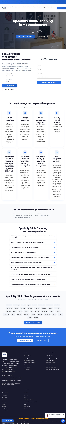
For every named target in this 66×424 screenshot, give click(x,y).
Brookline (37, 308)
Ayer (32, 311)
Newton (34, 305)
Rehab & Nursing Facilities (29, 362)
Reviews (48, 7)
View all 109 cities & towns (33, 322)
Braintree (19, 314)
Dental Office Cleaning (50, 355)
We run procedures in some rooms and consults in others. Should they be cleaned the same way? (31, 268)
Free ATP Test (27, 367)
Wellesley (4, 406)
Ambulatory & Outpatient (29, 360)
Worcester (9, 305)
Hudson (4, 399)
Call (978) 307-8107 (43, 36)
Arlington (9, 311)
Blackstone (6, 314)
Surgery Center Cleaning (51, 364)
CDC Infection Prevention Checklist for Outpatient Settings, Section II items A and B (41, 162)
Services (12, 7)
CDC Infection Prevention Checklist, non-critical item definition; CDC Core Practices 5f (25, 162)
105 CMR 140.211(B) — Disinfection (9, 119)
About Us (39, 7)
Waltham (57, 305)
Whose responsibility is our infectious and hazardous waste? (26, 262)
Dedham (36, 317)
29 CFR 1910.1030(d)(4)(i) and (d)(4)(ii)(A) (57, 159)
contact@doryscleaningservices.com (13, 377)
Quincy (23, 305)
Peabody (23, 308)
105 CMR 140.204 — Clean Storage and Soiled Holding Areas (41, 120)
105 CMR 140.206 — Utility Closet (25, 119)
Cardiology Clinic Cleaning (51, 358)
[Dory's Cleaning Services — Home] (4, 8)
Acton (20, 311)
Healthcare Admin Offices (29, 364)
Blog (44, 7)
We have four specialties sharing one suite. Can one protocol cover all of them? (31, 274)
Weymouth (57, 308)
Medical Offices (27, 355)
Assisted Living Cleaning (51, 367)
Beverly (58, 311)
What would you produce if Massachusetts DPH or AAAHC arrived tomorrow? (30, 284)
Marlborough (9, 308)
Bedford (37, 311)
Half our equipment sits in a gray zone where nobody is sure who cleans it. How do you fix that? (32, 236)
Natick (14, 311)
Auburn (26, 311)
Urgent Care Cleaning (50, 362)
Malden (50, 308)
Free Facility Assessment (25, 36)
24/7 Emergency (27, 369)
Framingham (49, 305)
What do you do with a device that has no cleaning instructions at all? (28, 279)
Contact (53, 7)
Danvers (30, 317)
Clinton (54, 314)
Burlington (26, 314)
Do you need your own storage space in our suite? (23, 252)
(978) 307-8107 (9, 375)
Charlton (40, 314)
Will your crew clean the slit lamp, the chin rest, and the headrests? (28, 242)
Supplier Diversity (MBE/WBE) (30, 402)
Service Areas (19, 7)
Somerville (41, 305)
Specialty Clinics (27, 358)
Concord (60, 314)
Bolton (12, 314)
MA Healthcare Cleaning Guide (52, 369)
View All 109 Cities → (6, 411)
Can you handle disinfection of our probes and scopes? (25, 247)
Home (7, 7)
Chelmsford (47, 314)
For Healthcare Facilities (29, 7)
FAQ (25, 404)
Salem (16, 308)
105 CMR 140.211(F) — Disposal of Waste (56, 119)
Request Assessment (9, 85)
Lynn (29, 305)
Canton (33, 314)
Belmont (51, 311)
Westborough (5, 408)
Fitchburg (30, 308)
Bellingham (44, 311)
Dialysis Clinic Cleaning (50, 360)
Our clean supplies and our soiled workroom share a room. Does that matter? (30, 257)
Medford (44, 308)
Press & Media (27, 406)
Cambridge (16, 305)
